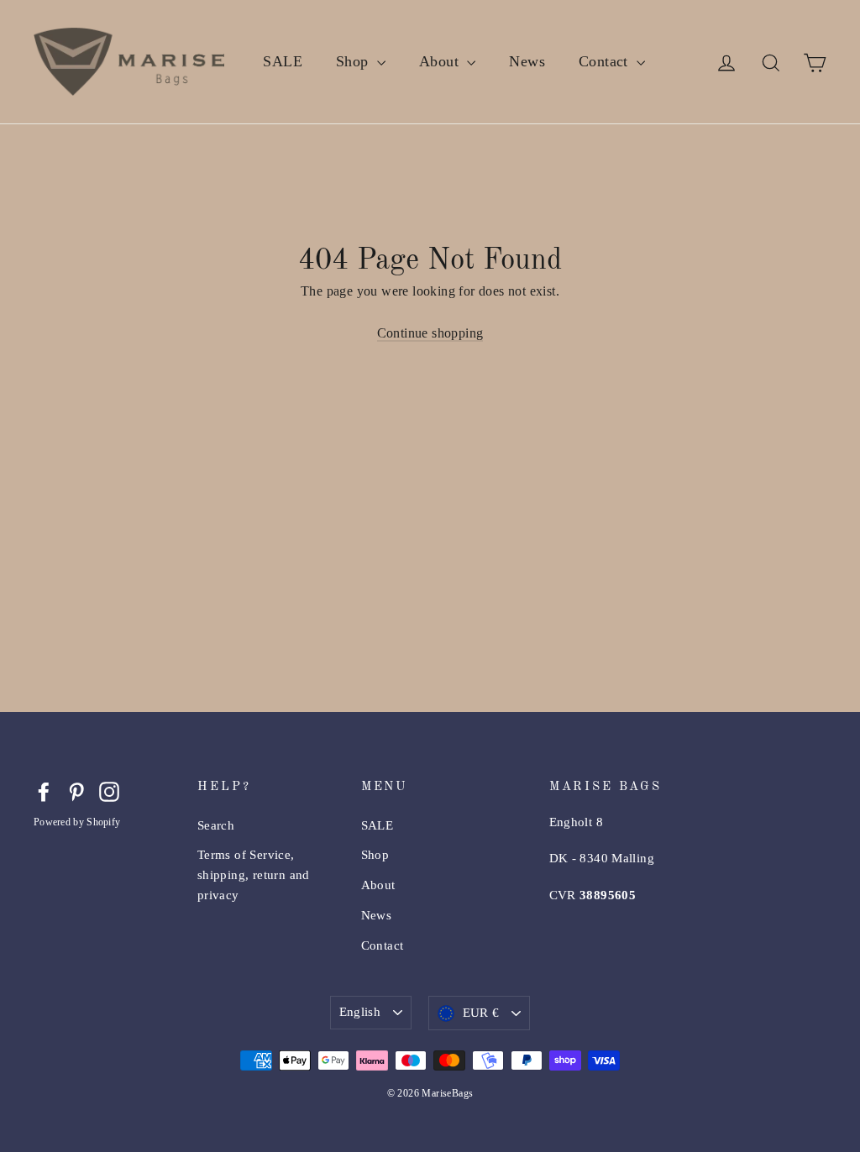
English (360, 1011)
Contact (605, 61)
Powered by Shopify (77, 822)
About (441, 61)
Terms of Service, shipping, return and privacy (253, 875)
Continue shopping (430, 333)
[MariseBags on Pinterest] (76, 790)
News (527, 61)
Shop (354, 61)
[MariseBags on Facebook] (44, 790)
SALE (282, 61)
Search (215, 825)
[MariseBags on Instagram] (109, 790)
